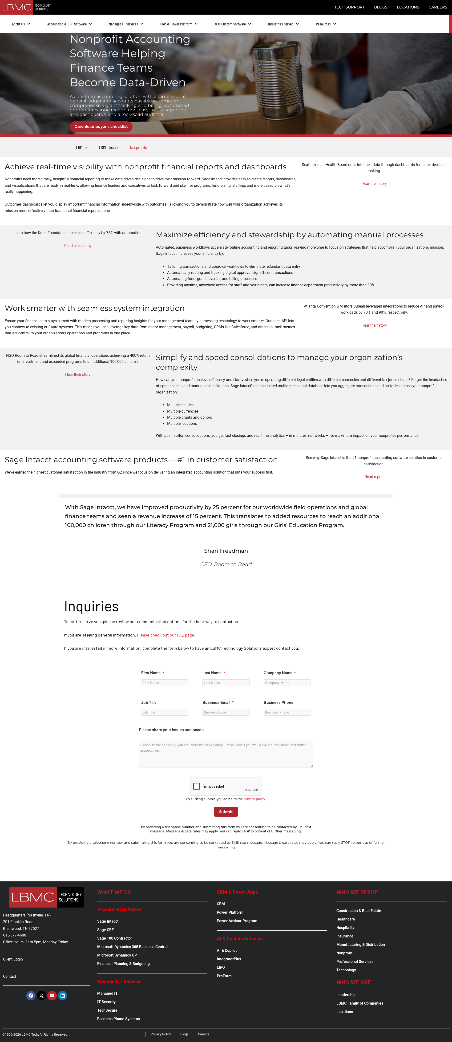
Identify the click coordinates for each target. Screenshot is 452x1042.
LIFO (221, 967)
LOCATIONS (408, 7)
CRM (221, 904)
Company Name (278, 673)
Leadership (345, 995)
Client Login (13, 959)
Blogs (184, 1034)
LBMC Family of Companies (359, 1003)
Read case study (78, 245)
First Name (151, 673)
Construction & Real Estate (358, 910)
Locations (344, 1012)
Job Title (149, 703)
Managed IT (107, 993)
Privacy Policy (161, 1034)
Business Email (216, 703)
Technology (346, 970)
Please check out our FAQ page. (166, 634)
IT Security (106, 1002)
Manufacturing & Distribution (360, 944)
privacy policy (254, 799)
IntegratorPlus (229, 959)
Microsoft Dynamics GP (117, 955)
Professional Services (354, 961)
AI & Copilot (227, 950)
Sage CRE (105, 930)
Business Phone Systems (118, 1019)
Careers (203, 1034)
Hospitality (345, 927)
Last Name (212, 673)
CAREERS (438, 7)
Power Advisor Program (237, 921)
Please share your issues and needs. (172, 730)
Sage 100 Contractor (114, 938)
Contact (9, 976)
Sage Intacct (107, 921)
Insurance (344, 936)
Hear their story (374, 183)
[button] (138, 147)
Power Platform (230, 912)
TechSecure (107, 1010)
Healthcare (345, 919)
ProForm (224, 976)
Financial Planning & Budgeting (123, 963)
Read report (374, 476)
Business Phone (278, 703)
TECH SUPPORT (349, 7)
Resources (323, 23)
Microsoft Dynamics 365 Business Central (132, 947)
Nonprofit (344, 953)
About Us (18, 23)
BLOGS (380, 7)
